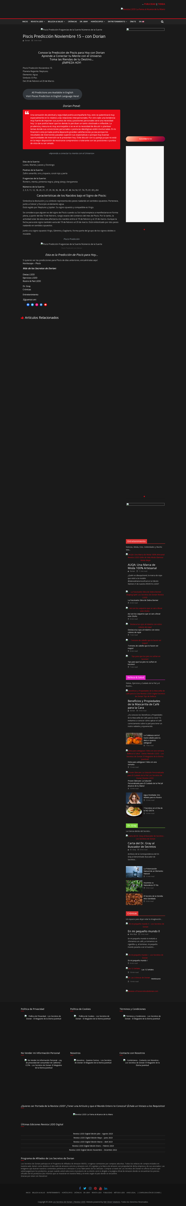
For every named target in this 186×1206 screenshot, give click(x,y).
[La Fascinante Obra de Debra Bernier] (145, 592)
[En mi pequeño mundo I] (145, 955)
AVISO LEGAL (131, 1193)
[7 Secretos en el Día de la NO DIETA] (134, 807)
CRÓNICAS (78, 1193)
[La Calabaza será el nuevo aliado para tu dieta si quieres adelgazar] (134, 734)
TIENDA (161, 4)
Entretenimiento (116, 21)
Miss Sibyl (133, 934)
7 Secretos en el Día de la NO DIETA (153, 809)
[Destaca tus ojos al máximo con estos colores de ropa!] (145, 624)
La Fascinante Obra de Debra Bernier (143, 600)
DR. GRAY (86, 1193)
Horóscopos (97, 21)
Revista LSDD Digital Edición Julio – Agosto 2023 (93, 1133)
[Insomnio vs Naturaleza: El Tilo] (134, 881)
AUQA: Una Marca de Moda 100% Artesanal (142, 566)
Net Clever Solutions (112, 1202)
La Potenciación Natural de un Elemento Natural (153, 871)
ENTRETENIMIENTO (53, 1193)
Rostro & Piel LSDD (32, 281)
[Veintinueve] (138, 977)
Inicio (25, 21)
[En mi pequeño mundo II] (145, 924)
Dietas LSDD (29, 274)
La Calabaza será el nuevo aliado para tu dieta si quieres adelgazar (152, 739)
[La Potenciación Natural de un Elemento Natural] (134, 867)
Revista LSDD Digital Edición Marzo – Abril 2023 (93, 1142)
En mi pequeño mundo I (137, 960)
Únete (133, 21)
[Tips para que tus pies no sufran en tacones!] (145, 656)
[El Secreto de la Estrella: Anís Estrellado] (134, 895)
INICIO (28, 1193)
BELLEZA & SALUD (38, 1193)
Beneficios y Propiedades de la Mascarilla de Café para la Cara (144, 704)
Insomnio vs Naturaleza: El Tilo (151, 884)
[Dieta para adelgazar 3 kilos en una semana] (145, 751)
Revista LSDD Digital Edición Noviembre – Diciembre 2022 (93, 1150)
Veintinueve (156, 979)
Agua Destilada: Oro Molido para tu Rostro (153, 796)
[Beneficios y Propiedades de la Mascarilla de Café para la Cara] (145, 691)
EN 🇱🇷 (141, 21)
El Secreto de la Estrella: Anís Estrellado (153, 897)
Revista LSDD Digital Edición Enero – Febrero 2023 (93, 1146)
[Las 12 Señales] (133, 968)
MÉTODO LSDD (119, 1193)
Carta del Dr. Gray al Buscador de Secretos (142, 844)
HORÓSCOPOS (67, 1193)
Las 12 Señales (147, 969)
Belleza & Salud (55, 21)
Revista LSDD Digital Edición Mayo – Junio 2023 (93, 1138)
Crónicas (72, 21)
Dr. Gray (84, 21)
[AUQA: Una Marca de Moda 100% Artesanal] (145, 554)
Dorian (27, 40)
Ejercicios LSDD (30, 277)
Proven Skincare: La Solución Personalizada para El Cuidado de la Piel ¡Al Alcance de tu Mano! (145, 783)
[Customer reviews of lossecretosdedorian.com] (142, 991)
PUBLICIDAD (107, 1193)
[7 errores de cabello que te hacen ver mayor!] (145, 640)
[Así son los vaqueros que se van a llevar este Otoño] (145, 608)
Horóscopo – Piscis (32, 263)
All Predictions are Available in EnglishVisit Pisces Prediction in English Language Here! (52, 94)
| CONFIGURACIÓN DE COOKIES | (149, 1193)
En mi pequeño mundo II (144, 931)
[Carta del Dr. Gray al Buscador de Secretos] (145, 836)
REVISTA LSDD (97, 1193)
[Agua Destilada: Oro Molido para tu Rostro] (134, 794)
